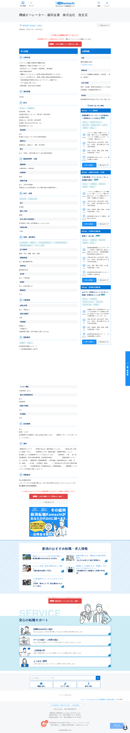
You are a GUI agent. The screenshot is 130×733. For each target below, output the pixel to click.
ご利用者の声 (39, 650)
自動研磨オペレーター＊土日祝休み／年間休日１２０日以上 (95, 116)
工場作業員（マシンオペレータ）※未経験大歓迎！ (95, 178)
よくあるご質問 (40, 661)
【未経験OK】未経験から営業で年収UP (90, 571)
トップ (83, 699)
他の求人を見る (87, 65)
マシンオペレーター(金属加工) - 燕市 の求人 (101, 699)
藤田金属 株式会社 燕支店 (32, 25)
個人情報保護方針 (70, 709)
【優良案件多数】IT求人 (42, 570)
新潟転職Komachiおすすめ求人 (45, 558)
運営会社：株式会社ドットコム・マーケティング (65, 713)
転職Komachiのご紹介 (43, 629)
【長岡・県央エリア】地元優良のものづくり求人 (47, 584)
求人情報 (23, 5)
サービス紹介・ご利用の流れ (45, 639)
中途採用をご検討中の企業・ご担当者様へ (66, 705)
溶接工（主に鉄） (88, 236)
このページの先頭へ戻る (65, 695)
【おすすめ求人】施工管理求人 (88, 560)
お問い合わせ (58, 709)
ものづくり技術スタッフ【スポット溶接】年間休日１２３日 (95, 293)
